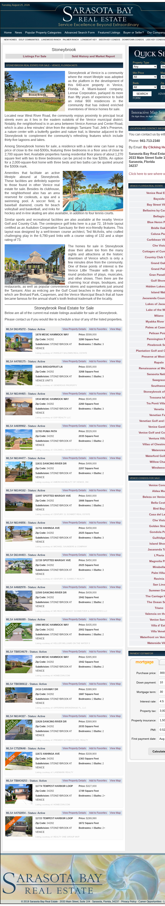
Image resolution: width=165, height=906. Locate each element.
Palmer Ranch (71, 39)
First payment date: (144, 738)
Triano (159, 608)
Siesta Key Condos (109, 39)
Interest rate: (148, 701)
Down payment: (146, 682)
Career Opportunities (149, 901)
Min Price (138, 72)
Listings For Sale (34, 56)
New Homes (10, 39)
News (18, 32)
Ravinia (159, 578)
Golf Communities (29, 39)
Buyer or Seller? (133, 32)
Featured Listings (109, 32)
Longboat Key (89, 39)
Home (8, 32)
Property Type (141, 62)
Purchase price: (146, 673)
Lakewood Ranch (51, 39)
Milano (159, 315)
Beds (136, 83)
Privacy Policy (128, 901)
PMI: (153, 729)
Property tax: (148, 711)
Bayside (159, 198)
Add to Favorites (98, 329)
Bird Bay (159, 508)
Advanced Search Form (80, 32)
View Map (115, 329)
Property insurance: (143, 720)
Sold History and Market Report (93, 56)
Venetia (159, 409)
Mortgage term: (146, 692)
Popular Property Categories (43, 32)
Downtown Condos (133, 39)
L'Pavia (159, 555)
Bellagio (159, 216)
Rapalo (159, 362)
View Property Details (74, 329)
